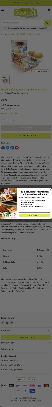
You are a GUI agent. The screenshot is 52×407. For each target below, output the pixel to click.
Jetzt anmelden (34, 215)
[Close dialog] (50, 189)
